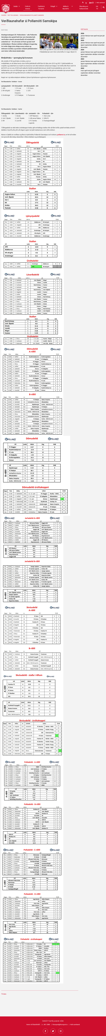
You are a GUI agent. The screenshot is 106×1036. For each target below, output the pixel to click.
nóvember (101, 45)
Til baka (3, 994)
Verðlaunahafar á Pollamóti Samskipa (32, 15)
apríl (95, 36)
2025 (82, 40)
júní (101, 36)
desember (84, 47)
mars (92, 36)
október (95, 45)
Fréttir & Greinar (13, 15)
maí (98, 36)
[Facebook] (45, 1031)
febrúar (87, 36)
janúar (83, 36)
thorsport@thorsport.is (60, 1024)
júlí (103, 36)
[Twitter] (53, 1031)
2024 (82, 50)
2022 (82, 68)
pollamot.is (61, 134)
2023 (82, 59)
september (88, 45)
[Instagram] (60, 1031)
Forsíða (3, 15)
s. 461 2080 (46, 1024)
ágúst (82, 38)
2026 (82, 33)
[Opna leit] (103, 7)
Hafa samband (75, 1024)
